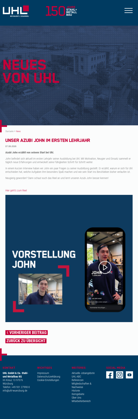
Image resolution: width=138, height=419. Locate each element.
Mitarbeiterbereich (81, 401)
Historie (76, 390)
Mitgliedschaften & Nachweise (81, 385)
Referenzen (78, 380)
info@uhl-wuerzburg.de (15, 390)
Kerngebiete (78, 394)
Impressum (43, 373)
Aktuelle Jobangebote (83, 373)
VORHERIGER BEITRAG (28, 332)
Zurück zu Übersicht (25, 340)
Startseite (9, 131)
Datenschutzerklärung (48, 376)
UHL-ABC (76, 376)
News (18, 131)
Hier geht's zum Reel (16, 190)
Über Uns (76, 397)
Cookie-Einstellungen (48, 380)
